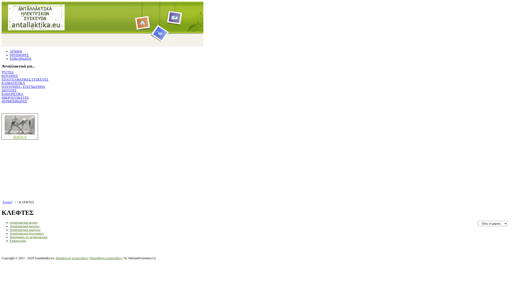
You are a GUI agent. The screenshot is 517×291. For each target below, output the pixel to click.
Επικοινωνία (18, 240)
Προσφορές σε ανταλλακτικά (28, 237)
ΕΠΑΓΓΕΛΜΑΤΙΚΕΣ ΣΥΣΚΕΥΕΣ (25, 79)
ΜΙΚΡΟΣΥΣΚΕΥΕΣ (15, 97)
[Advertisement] (123, 171)
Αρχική (7, 202)
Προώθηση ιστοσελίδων (106, 258)
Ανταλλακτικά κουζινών (25, 230)
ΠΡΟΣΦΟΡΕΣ (19, 55)
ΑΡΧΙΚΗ (16, 51)
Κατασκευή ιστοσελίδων (72, 258)
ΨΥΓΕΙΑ (8, 72)
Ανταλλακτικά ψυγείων (25, 226)
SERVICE (20, 137)
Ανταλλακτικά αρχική (23, 222)
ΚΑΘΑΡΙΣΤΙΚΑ (12, 94)
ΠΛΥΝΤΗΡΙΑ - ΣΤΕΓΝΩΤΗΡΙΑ (23, 87)
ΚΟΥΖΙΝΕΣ (10, 76)
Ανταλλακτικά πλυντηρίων (27, 233)
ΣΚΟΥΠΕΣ (9, 90)
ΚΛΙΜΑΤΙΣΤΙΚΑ (13, 83)
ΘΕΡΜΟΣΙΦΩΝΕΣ (14, 101)
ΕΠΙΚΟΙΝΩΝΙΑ (21, 58)
